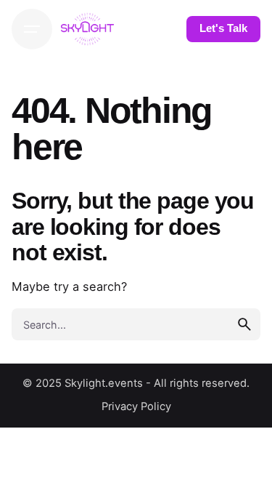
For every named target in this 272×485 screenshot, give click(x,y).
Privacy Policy (136, 406)
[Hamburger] (32, 29)
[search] (244, 324)
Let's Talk (223, 28)
